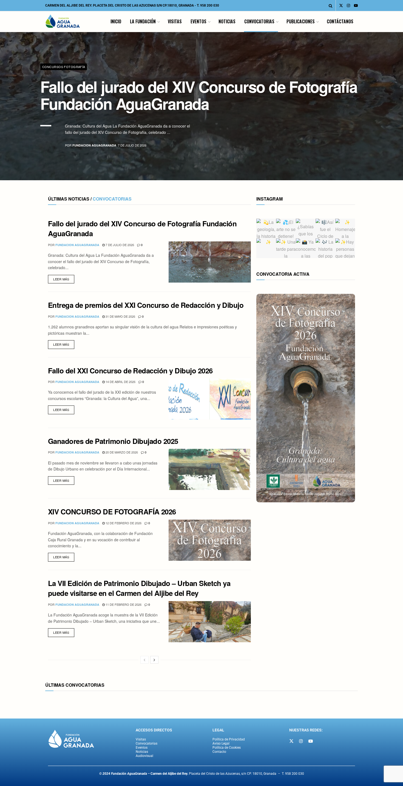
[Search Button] (330, 5)
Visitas (175, 21)
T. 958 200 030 (208, 5)
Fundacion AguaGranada (94, 145)
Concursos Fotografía (63, 66)
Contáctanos (340, 21)
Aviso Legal (220, 743)
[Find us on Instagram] (348, 5)
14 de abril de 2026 (120, 381)
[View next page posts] (154, 660)
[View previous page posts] (144, 660)
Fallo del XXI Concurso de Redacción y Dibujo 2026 (130, 370)
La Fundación (143, 21)
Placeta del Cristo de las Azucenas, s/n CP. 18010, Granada (213, 774)
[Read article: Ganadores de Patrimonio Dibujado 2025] (210, 469)
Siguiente (375, 163)
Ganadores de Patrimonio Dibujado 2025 (113, 441)
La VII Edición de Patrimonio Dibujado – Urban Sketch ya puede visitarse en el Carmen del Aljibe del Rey (139, 588)
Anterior (344, 163)
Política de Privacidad (228, 739)
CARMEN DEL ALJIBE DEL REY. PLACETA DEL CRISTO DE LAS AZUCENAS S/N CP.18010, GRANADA (119, 5)
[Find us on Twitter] (341, 5)
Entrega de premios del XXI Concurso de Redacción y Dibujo (145, 305)
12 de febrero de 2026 (123, 523)
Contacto (219, 752)
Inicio (115, 21)
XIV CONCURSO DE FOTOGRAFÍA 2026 (112, 511)
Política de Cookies (226, 748)
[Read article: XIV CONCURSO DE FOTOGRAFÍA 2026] (210, 540)
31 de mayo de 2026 (120, 316)
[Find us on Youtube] (356, 5)
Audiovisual (144, 756)
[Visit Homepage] (62, 21)
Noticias (226, 21)
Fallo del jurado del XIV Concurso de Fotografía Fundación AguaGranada (198, 94)
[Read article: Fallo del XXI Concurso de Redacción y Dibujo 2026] (210, 398)
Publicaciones (300, 21)
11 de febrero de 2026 (123, 604)
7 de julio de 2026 (119, 245)
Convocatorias (259, 21)
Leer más (63, 278)
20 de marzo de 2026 (121, 452)
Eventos (198, 21)
